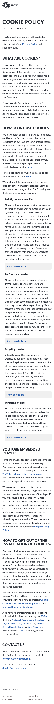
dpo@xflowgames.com (14, 668)
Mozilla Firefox (20, 603)
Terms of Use (7, 696)
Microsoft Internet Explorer (17, 606)
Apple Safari (35, 603)
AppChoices (34, 626)
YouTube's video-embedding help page (22, 474)
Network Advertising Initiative (28, 619)
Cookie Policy (7, 699)
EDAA (43, 616)
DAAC (21, 630)
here (29, 166)
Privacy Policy (30, 44)
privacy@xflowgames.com (16, 658)
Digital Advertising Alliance (16, 623)
